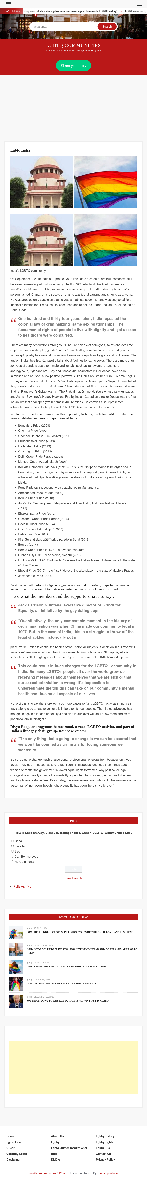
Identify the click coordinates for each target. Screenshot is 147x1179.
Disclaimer (13, 1159)
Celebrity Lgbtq (16, 1154)
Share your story (73, 65)
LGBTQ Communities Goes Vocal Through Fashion (61, 983)
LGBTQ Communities (73, 45)
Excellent (21, 846)
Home (10, 1136)
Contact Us (103, 1154)
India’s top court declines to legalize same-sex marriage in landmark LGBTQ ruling (56, 11)
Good (18, 841)
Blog (54, 1154)
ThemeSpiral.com (107, 1173)
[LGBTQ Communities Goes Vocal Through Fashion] (16, 984)
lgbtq (29, 928)
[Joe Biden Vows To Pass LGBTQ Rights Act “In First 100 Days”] (16, 1001)
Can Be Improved (26, 856)
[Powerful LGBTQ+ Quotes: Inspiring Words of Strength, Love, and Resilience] (16, 932)
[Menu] (8, 4)
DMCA (55, 1159)
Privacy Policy (105, 1159)
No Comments (24, 861)
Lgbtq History (105, 1136)
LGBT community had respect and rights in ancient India (67, 966)
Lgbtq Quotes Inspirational (69, 1148)
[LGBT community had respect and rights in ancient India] (16, 966)
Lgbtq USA (103, 1148)
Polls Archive (22, 886)
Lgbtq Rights (104, 1142)
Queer (10, 1148)
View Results (73, 878)
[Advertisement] (73, 103)
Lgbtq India (13, 1142)
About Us (57, 1136)
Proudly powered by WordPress (47, 1173)
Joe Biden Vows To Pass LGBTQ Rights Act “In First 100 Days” (68, 1000)
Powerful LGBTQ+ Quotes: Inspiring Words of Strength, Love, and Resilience (81, 932)
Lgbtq (55, 1142)
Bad (17, 851)
